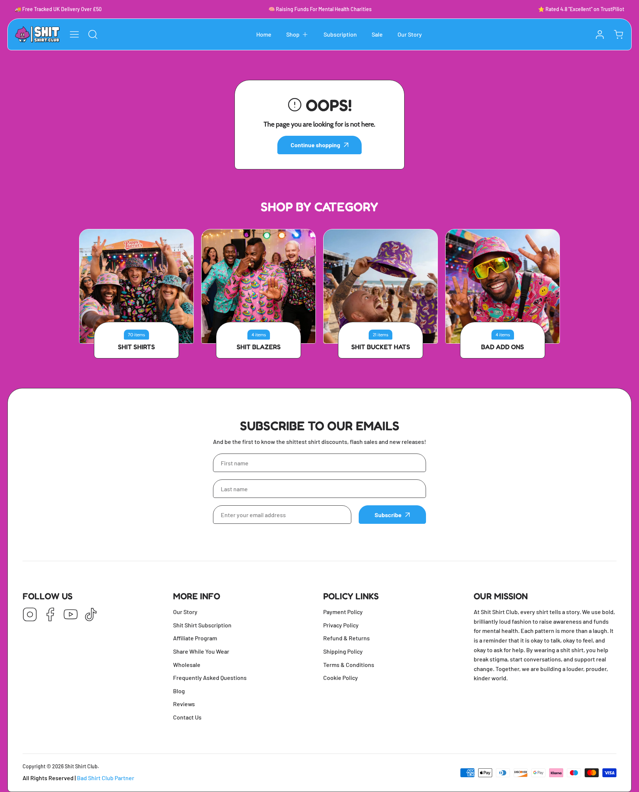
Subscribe (388, 514)
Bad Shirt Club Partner (105, 777)
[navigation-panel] (74, 34)
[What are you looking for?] (92, 34)
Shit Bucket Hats (380, 347)
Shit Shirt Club (81, 766)
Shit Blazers (259, 347)
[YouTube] (70, 615)
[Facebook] (50, 615)
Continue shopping (315, 144)
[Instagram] (30, 615)
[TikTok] (91, 615)
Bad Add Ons (502, 347)
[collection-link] (136, 286)
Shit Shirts (136, 347)
